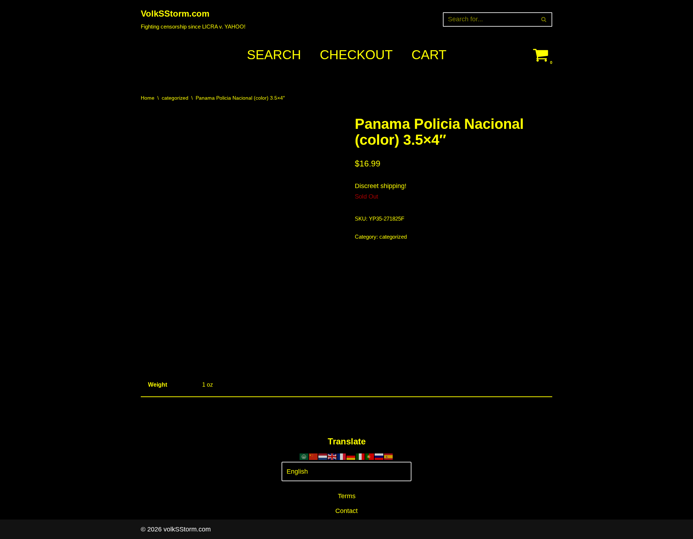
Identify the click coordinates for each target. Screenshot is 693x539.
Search (274, 54)
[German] (351, 456)
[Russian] (379, 456)
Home (147, 98)
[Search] (544, 19)
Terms (347, 496)
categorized (175, 98)
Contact (346, 510)
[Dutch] (323, 456)
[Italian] (360, 456)
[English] (332, 456)
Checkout (356, 54)
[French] (341, 456)
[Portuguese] (370, 456)
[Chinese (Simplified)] (313, 456)
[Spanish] (388, 456)
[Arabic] (304, 456)
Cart (428, 54)
